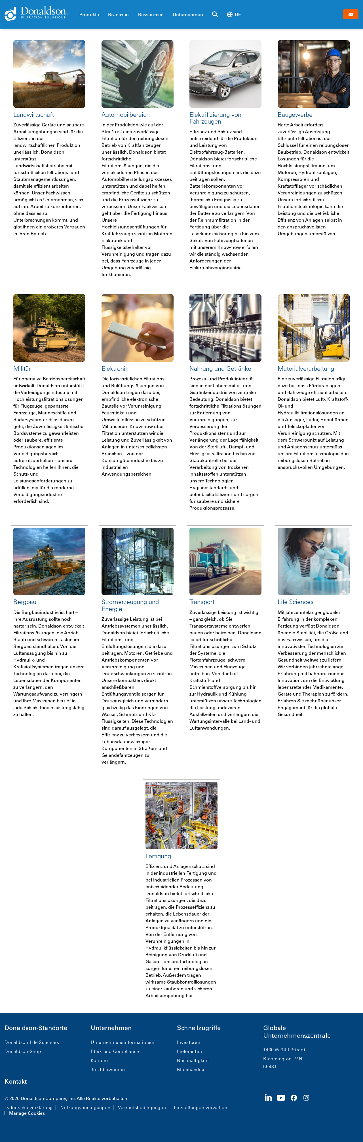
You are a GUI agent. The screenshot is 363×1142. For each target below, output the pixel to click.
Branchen (118, 14)
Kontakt (16, 1081)
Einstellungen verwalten (200, 1107)
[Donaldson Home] (40, 14)
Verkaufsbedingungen (142, 1107)
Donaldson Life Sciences (32, 1042)
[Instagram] (308, 1105)
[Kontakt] (350, 14)
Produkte (89, 14)
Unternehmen (188, 14)
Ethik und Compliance (115, 1051)
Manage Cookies (27, 1113)
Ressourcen (151, 14)
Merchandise (191, 1069)
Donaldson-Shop (23, 1051)
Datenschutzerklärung (29, 1107)
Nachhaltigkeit (193, 1060)
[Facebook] (296, 1105)
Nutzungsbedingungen (85, 1107)
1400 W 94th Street (284, 1049)
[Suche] (215, 14)
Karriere (99, 1060)
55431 (270, 1066)
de (238, 14)
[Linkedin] (271, 1105)
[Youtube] (283, 1105)
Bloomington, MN (282, 1059)
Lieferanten (189, 1051)
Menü (81, 5)
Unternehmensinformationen (123, 1042)
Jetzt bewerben (108, 1069)
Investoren (189, 1042)
